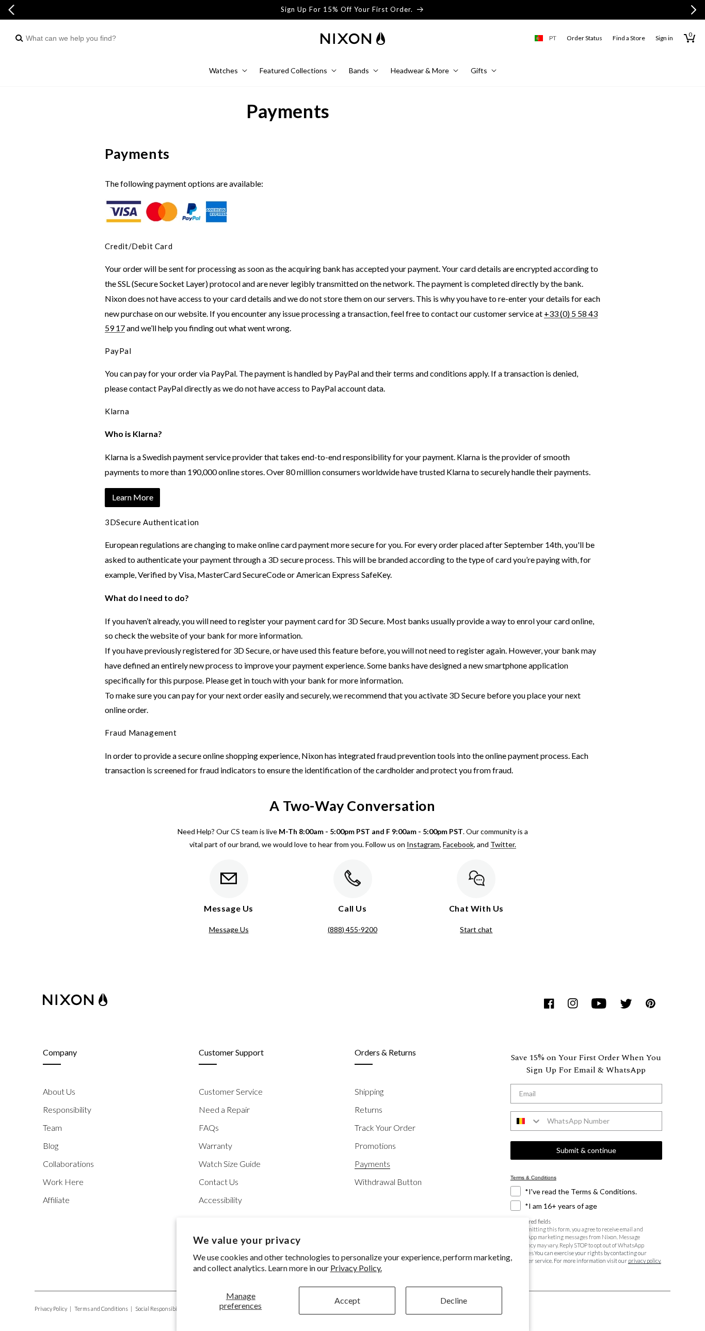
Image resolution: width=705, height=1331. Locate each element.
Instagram (423, 844)
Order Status (584, 38)
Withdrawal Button (388, 1182)
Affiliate (56, 1200)
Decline (453, 1300)
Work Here (63, 1182)
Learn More (132, 497)
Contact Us (218, 1182)
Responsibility (67, 1109)
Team (52, 1127)
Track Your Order (385, 1127)
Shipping (369, 1091)
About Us (59, 1091)
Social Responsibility (162, 1308)
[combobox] (68, 38)
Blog (50, 1145)
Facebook (458, 844)
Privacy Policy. (356, 1268)
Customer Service (231, 1091)
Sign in (664, 38)
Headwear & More (420, 70)
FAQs (209, 1127)
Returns (368, 1109)
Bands (359, 70)
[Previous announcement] (11, 10)
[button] (228, 72)
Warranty (215, 1145)
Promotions (375, 1145)
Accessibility (220, 1200)
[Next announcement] (693, 10)
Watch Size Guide (230, 1163)
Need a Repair (224, 1109)
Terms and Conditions (103, 1308)
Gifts (479, 70)
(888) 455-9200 (352, 929)
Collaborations (68, 1163)
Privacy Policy (53, 1308)
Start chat (476, 929)
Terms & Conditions (533, 1177)
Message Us (229, 929)
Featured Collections (293, 70)
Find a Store (629, 38)
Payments (372, 1163)
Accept (347, 1300)
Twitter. (503, 844)
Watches (223, 70)
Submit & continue (586, 1150)
